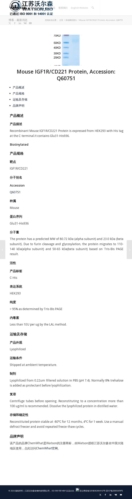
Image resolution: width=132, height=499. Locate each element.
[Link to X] (9, 23)
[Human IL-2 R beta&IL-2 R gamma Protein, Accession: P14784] (2, 249)
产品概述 (18, 87)
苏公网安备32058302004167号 (92, 490)
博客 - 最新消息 (18, 20)
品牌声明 (18, 106)
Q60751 (15, 192)
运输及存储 (20, 99)
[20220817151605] (66, 50)
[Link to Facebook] (14, 23)
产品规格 (18, 93)
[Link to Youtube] (30, 23)
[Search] (93, 7)
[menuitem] (18, 7)
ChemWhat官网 (47, 448)
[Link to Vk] (25, 23)
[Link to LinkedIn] (20, 23)
